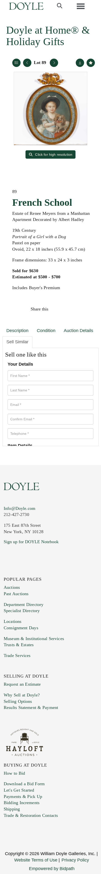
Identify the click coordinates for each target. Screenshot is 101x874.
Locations (12, 621)
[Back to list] (16, 63)
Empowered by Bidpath (52, 868)
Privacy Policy (75, 860)
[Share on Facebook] (56, 309)
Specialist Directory (22, 610)
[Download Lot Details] (80, 63)
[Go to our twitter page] (19, 571)
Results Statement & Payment (31, 707)
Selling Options (18, 701)
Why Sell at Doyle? (22, 695)
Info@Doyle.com (19, 508)
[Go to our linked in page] (29, 571)
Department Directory (23, 604)
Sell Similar (17, 341)
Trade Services (17, 655)
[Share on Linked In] (77, 309)
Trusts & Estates (19, 644)
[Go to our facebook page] (8, 571)
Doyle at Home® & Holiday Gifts (48, 35)
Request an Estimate (22, 684)
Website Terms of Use (35, 860)
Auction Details (78, 330)
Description (17, 330)
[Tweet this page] (67, 309)
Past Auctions (16, 593)
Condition (46, 330)
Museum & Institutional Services (34, 638)
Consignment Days (21, 627)
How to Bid (14, 773)
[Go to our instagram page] (88, 309)
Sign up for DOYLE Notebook (31, 541)
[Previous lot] (27, 63)
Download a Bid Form (24, 783)
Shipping (12, 809)
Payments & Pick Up (23, 796)
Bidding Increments (21, 802)
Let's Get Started (19, 790)
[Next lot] (54, 63)
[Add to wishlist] (91, 63)
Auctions (12, 587)
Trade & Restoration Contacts (31, 815)
